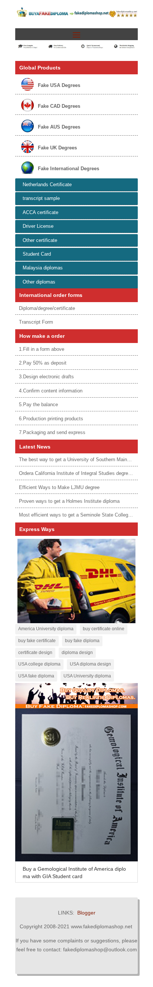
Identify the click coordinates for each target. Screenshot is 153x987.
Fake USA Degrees (59, 85)
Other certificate (40, 240)
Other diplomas (39, 282)
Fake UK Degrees (57, 148)
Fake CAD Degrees (59, 106)
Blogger (86, 913)
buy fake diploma (82, 640)
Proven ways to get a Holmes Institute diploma (69, 501)
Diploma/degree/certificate (47, 308)
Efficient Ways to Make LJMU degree (59, 487)
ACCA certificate (40, 212)
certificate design (35, 652)
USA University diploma (87, 676)
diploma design (77, 652)
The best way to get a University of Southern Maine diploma (83, 459)
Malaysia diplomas (43, 268)
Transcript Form (36, 322)
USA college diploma (39, 664)
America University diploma (46, 628)
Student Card (37, 254)
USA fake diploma (36, 676)
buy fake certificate (37, 640)
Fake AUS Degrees (59, 127)
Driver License (38, 226)
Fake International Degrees (68, 168)
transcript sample (41, 198)
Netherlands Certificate (47, 184)
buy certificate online (103, 628)
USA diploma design (90, 664)
